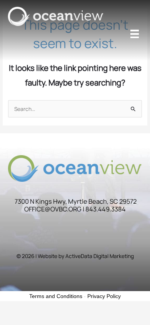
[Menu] (134, 34)
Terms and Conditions (55, 296)
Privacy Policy (104, 296)
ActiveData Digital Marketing (99, 256)
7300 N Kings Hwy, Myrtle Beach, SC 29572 (76, 201)
